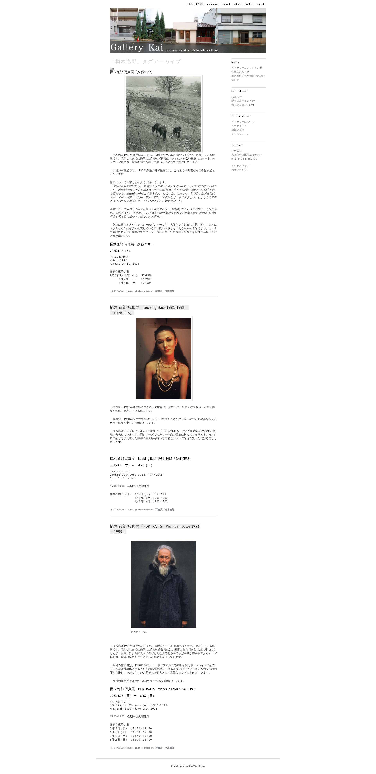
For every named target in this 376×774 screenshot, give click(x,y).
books (248, 4)
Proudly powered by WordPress (188, 766)
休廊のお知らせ (240, 71)
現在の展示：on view (243, 100)
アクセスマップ (240, 165)
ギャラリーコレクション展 (246, 67)
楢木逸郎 (169, 290)
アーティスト (239, 125)
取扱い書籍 (237, 129)
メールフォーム (240, 133)
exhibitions (213, 4)
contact (260, 4)
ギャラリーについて (242, 121)
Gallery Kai (137, 48)
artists (237, 4)
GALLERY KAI (196, 4)
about (226, 4)
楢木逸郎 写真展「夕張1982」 (132, 72)
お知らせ (236, 96)
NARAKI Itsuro (125, 290)
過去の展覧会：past (242, 105)
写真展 (159, 290)
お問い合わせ (239, 170)
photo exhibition (144, 290)
